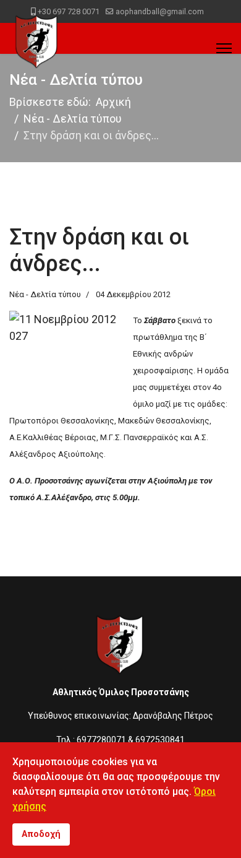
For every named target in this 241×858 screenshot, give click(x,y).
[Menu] (224, 48)
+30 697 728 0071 (68, 11)
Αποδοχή (41, 834)
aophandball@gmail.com (160, 11)
